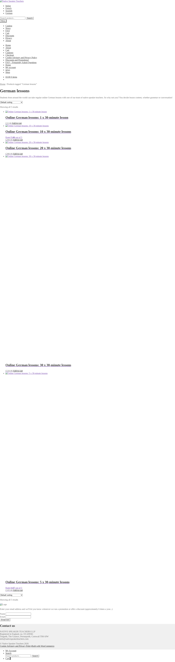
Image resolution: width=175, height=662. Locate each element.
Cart (7, 33)
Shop (7, 72)
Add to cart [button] (17, 123)
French (8, 8)
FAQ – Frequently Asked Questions (21, 62)
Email (3, 617)
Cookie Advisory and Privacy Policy (21, 57)
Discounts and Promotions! (17, 60)
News (8, 28)
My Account (10, 651)
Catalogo (9, 52)
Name (3, 614)
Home (8, 45)
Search (30, 18)
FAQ (7, 31)
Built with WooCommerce (43, 646)
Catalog (8, 26)
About (8, 40)
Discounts (9, 36)
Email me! (5, 620)
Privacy (8, 38)
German (8, 13)
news (7, 70)
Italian (8, 6)
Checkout (9, 55)
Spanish (8, 11)
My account (10, 67)
